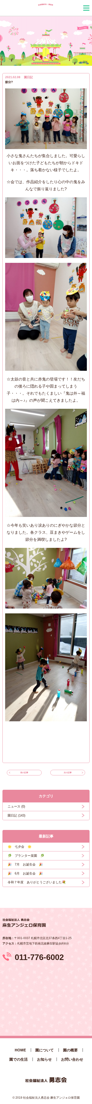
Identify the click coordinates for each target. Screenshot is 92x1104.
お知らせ (44, 1059)
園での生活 (18, 1059)
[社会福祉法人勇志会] (45, 8)
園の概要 (70, 1050)
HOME (20, 1050)
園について (44, 1050)
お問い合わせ (72, 1059)
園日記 (28, 77)
